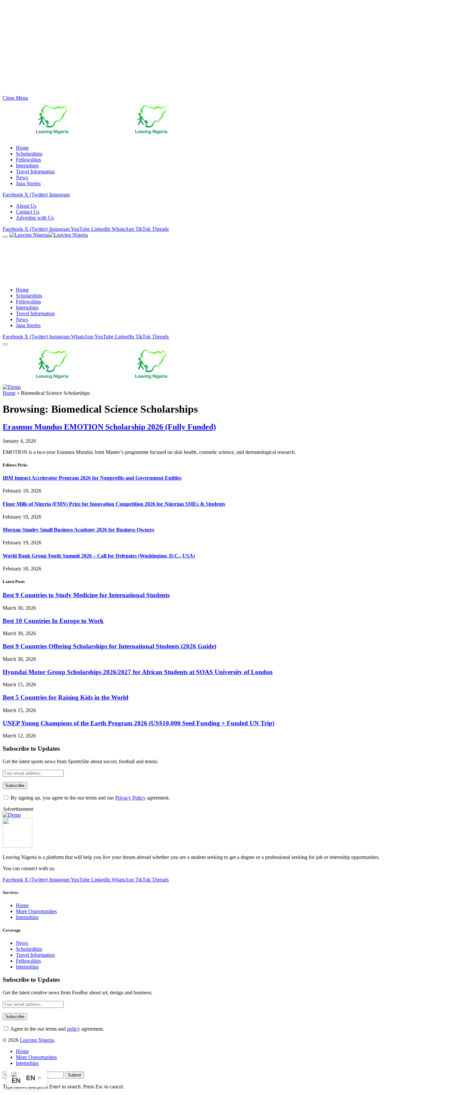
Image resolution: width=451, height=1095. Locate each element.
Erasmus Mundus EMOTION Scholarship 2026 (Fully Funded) (109, 427)
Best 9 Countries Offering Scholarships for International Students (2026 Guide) (109, 646)
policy (73, 1029)
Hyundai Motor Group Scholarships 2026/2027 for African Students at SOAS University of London (138, 671)
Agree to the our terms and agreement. (56, 1029)
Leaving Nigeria (37, 1040)
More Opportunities (36, 911)
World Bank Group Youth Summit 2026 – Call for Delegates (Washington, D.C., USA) (99, 556)
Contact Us (27, 212)
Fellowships (28, 159)
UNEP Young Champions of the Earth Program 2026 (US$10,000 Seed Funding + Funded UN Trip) (138, 723)
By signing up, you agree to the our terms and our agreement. (89, 798)
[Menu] (5, 237)
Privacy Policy (130, 798)
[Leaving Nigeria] (78, 235)
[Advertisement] (201, 49)
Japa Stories (28, 183)
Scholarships (29, 153)
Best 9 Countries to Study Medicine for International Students (86, 595)
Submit (74, 1075)
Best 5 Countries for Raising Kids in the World (65, 697)
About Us (26, 206)
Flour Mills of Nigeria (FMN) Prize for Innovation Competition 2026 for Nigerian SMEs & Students (114, 504)
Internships (27, 165)
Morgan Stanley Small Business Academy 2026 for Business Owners (78, 529)
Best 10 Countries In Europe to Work (53, 620)
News (22, 177)
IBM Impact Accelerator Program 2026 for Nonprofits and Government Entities (92, 478)
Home (22, 148)
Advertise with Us (35, 218)
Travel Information (35, 171)
